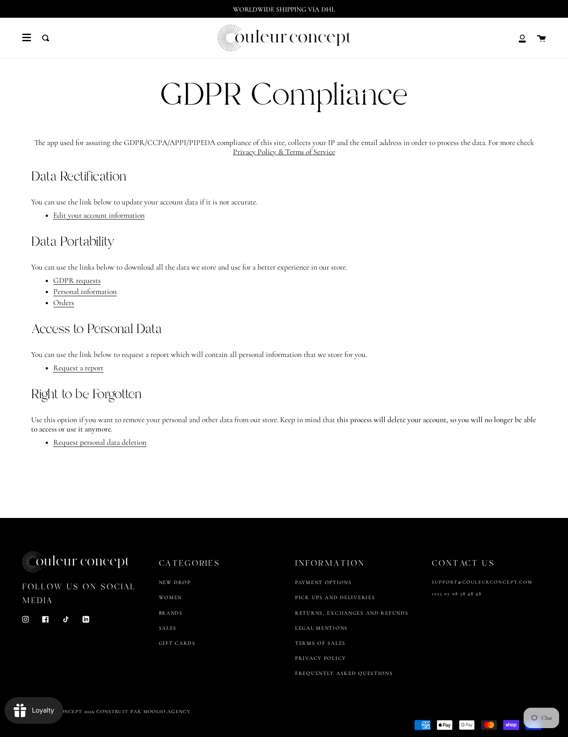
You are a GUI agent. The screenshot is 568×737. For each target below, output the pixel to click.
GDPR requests (77, 281)
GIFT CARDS (177, 643)
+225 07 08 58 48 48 (457, 593)
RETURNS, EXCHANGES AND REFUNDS (351, 613)
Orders (63, 303)
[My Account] (522, 38)
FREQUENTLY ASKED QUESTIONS (344, 673)
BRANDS (171, 613)
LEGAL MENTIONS (321, 628)
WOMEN (170, 597)
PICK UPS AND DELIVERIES (335, 597)
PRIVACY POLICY (320, 658)
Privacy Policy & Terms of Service (284, 152)
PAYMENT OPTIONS (323, 582)
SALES (168, 628)
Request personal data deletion (99, 443)
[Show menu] (26, 37)
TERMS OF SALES (320, 643)
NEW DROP (175, 582)
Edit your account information (99, 216)
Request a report (78, 368)
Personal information (85, 292)
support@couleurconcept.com (482, 582)
